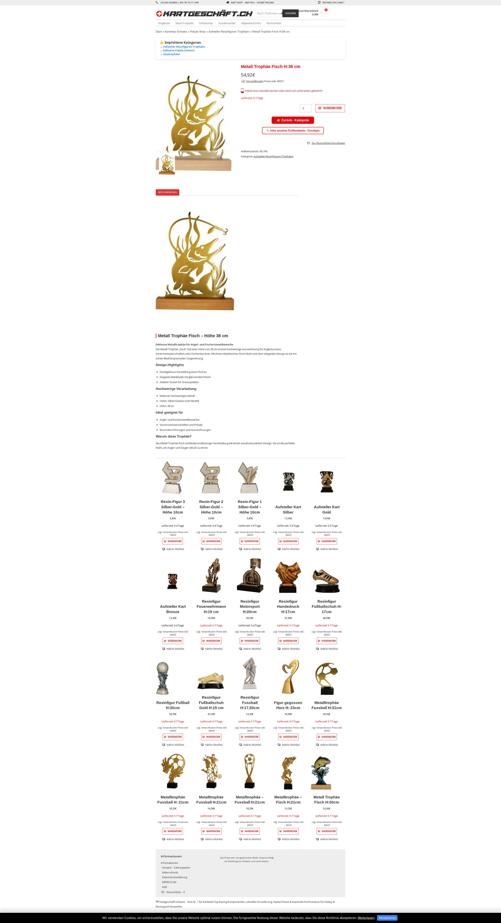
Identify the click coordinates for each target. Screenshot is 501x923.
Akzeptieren (387, 918)
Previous (150, 123)
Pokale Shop (198, 31)
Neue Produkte (185, 23)
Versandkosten (254, 81)
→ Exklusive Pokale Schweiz (177, 50)
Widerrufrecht (170, 872)
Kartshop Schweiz (176, 31)
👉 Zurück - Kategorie (293, 120)
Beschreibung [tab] (167, 192)
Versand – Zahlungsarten (176, 867)
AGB (164, 887)
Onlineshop (206, 23)
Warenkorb (332, 108)
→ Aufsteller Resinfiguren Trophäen (182, 46)
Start (159, 31)
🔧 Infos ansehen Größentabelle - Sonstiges (293, 130)
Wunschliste (274, 23)
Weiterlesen (366, 918)
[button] (326, 143)
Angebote (164, 23)
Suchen (290, 13)
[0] (324, 15)
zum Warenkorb (308, 11)
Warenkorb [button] (175, 541)
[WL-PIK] (194, 123)
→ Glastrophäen (170, 54)
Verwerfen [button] (175, 906)
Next (237, 123)
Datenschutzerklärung (174, 877)
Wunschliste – (175, 892)
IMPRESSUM (169, 882)
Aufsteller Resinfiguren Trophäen (229, 31)
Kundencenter (227, 23)
